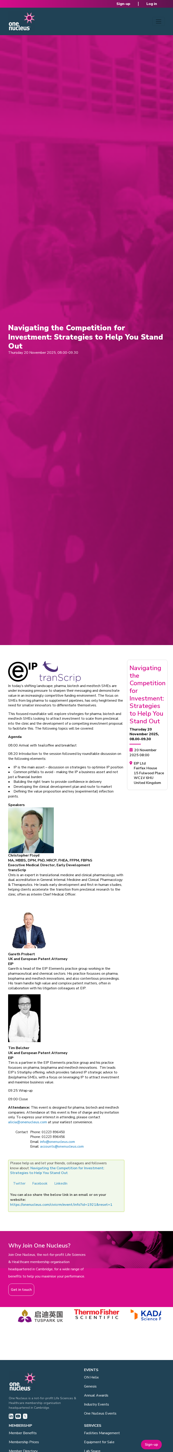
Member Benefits (23, 1433)
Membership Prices (24, 1442)
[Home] (21, 21)
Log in (151, 4)
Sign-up (123, 4)
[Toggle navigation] (158, 21)
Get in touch (21, 1289)
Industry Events (96, 1404)
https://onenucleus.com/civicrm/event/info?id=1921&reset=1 (61, 1204)
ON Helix (91, 1377)
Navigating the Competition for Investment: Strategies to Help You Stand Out (57, 1171)
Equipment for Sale (99, 1442)
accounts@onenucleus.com (62, 1146)
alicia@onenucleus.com (27, 1122)
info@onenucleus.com (57, 1142)
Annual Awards (96, 1395)
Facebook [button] (40, 1183)
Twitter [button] (19, 1183)
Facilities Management (102, 1433)
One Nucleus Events (100, 1413)
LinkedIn (60, 1183)
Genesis (90, 1386)
